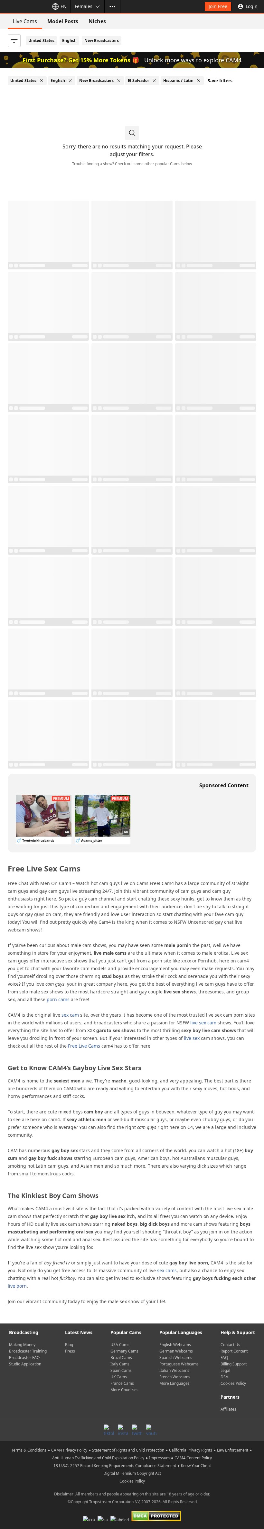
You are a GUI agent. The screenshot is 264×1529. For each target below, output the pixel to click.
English (69, 40)
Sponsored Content (224, 785)
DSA (224, 1377)
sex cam (70, 1015)
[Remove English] (70, 81)
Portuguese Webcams (179, 1364)
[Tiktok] (109, 1429)
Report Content (234, 1351)
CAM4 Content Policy (193, 1458)
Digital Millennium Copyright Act (132, 1473)
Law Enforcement (232, 1450)
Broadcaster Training (28, 1351)
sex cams (167, 1270)
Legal (225, 1370)
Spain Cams (121, 1370)
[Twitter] (137, 1429)
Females (83, 6)
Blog (69, 1344)
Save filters (220, 80)
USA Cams (119, 1344)
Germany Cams (124, 1351)
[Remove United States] (41, 81)
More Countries (124, 1390)
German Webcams (176, 1351)
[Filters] (14, 40)
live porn (17, 1286)
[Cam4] (23, 6)
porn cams (58, 999)
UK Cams (118, 1377)
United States (41, 40)
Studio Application (25, 1364)
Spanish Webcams (175, 1357)
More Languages (174, 1383)
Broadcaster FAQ (24, 1357)
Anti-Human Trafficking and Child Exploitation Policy (98, 1458)
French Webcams (174, 1377)
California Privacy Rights (190, 1450)
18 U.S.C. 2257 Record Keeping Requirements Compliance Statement (114, 1465)
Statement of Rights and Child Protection (128, 1450)
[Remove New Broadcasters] (119, 81)
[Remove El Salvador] (154, 81)
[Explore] (112, 6)
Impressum (159, 1458)
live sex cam (203, 1023)
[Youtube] (151, 1429)
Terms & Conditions (28, 1450)
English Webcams (175, 1344)
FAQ (224, 1357)
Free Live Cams (84, 1046)
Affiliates (228, 1409)
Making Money (22, 1344)
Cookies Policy (233, 1383)
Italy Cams (119, 1364)
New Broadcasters (101, 40)
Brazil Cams (121, 1357)
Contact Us (230, 1344)
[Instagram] (123, 1429)
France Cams (122, 1383)
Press (70, 1351)
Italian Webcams (174, 1370)
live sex (192, 1038)
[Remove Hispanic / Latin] (199, 81)
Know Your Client (196, 1465)
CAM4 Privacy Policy (69, 1450)
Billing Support (234, 1364)
